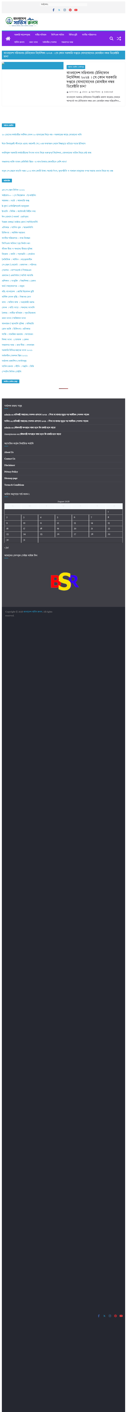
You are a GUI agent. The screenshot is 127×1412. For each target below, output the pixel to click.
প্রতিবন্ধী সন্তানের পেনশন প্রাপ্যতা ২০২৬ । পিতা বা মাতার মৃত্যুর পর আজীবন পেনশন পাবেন (51, 415)
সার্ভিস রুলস (19, 42)
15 (109, 523)
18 (41, 529)
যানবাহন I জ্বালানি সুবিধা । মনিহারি (18, 324)
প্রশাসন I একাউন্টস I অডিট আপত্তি (17, 275)
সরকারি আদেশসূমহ (22, 35)
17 (24, 529)
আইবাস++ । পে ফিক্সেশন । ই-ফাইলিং (19, 195)
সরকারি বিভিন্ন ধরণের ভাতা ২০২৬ (17, 350)
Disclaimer (9, 465)
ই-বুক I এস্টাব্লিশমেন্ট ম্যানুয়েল (15, 206)
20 (75, 529)
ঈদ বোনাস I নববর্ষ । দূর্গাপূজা (15, 217)
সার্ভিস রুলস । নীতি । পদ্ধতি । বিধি (18, 366)
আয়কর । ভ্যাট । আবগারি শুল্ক (15, 201)
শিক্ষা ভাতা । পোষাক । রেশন (15, 340)
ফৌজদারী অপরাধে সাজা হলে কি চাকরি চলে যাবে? (35, 428)
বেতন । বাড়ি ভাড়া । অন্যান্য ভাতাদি (18, 307)
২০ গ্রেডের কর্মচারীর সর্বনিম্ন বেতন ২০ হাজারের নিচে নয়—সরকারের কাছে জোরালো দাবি (41, 135)
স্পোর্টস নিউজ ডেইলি (11, 372)
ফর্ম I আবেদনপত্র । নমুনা (13, 286)
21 (92, 529)
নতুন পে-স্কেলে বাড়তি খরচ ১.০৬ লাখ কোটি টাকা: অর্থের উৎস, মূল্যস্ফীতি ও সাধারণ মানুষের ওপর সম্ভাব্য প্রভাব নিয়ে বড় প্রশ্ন (57, 171)
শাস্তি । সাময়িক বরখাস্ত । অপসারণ (17, 334)
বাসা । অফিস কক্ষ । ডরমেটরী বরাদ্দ (18, 302)
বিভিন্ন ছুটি (73, 35)
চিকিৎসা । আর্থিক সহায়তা (13, 233)
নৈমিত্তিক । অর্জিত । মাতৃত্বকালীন (17, 259)
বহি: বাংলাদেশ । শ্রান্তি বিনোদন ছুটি (18, 292)
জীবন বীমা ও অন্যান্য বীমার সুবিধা (17, 249)
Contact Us (9, 459)
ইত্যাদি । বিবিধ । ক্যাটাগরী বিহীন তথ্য (19, 211)
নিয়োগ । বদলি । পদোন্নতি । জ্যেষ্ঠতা (18, 254)
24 (24, 534)
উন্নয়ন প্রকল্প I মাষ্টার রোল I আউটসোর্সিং (20, 222)
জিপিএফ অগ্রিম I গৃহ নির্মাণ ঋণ (16, 243)
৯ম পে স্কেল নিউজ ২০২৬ (13, 190)
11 (41, 523)
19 (58, 529)
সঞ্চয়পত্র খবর (67, 42)
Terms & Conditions (14, 485)
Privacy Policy (11, 472)
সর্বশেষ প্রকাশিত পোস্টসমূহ (76, 67)
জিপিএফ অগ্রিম (57, 35)
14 (92, 523)
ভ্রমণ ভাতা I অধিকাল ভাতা (14, 318)
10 (24, 523)
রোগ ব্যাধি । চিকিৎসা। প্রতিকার (16, 329)
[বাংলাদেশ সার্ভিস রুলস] (8, 38)
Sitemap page (11, 478)
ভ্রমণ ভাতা (33, 42)
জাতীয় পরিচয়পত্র (89, 35)
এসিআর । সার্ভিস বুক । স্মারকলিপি (17, 227)
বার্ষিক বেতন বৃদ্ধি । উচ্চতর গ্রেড (16, 297)
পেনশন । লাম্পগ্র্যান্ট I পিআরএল (16, 270)
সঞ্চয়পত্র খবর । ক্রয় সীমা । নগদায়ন (18, 345)
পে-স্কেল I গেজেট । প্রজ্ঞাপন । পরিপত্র (19, 265)
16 (7, 529)
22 (109, 529)
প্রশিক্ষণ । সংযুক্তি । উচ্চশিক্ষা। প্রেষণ (19, 281)
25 (41, 534)
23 (7, 534)
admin (84, 92)
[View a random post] (119, 38)
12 (58, 523)
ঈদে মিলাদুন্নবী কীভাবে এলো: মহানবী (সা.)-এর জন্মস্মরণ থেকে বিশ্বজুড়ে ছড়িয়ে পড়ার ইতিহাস (43, 144)
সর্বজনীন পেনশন (50, 42)
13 (75, 523)
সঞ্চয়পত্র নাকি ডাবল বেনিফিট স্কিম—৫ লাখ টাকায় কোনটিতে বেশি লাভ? (34, 162)
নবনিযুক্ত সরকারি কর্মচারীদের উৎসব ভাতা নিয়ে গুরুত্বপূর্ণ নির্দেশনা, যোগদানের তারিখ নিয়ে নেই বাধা (46, 153)
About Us (8, 452)
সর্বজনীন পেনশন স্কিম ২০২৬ (15, 356)
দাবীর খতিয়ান (40, 35)
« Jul (6, 548)
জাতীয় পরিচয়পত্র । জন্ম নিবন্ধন (16, 238)
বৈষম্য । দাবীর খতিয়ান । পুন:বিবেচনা (19, 313)
